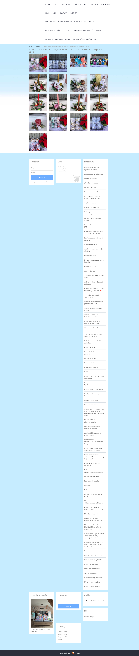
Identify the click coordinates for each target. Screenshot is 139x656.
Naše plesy (87, 485)
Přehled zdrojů (89, 616)
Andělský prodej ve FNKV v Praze (93, 495)
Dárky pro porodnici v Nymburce (91, 384)
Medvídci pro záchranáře (92, 207)
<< (87, 600)
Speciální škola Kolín (90, 244)
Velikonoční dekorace (91, 400)
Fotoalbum (105, 4)
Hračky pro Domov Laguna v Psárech (93, 395)
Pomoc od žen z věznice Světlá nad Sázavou (94, 377)
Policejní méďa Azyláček (92, 569)
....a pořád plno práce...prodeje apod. (94, 276)
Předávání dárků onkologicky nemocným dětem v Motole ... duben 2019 (94, 544)
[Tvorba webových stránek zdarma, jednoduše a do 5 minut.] (73, 653)
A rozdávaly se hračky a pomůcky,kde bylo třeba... (92, 197)
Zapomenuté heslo (45, 182)
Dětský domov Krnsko (91, 476)
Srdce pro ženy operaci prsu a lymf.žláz (94, 261)
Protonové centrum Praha (92, 192)
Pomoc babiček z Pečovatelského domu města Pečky (93, 442)
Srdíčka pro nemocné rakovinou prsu (91, 213)
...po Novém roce (89, 271)
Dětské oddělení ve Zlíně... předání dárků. (92, 434)
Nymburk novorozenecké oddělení (92, 219)
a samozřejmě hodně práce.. (93, 174)
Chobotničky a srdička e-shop (85, 39)
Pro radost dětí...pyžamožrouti (94, 389)
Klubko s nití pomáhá (91, 367)
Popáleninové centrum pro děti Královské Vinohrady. (93, 449)
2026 (97, 600)
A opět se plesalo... (90, 203)
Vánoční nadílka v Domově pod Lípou (93, 309)
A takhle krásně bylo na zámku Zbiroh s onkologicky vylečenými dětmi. (94, 536)
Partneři (73, 13)
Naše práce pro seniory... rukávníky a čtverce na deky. (93, 471)
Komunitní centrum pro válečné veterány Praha (92, 322)
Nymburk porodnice (90, 187)
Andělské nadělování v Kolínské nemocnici (91, 316)
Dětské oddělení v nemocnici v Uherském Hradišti (94, 421)
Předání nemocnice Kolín (92, 586)
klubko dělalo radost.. (91, 178)
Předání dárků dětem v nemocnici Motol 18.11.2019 (65, 22)
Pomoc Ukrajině (89, 347)
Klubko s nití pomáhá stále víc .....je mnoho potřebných (94, 232)
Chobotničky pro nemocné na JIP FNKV (93, 226)
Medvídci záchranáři (90, 405)
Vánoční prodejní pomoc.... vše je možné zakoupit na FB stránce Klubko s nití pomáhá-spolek (94, 412)
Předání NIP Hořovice (91, 564)
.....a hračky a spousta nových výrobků (93, 250)
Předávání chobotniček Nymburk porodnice (91, 169)
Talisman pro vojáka (90, 573)
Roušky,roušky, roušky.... (92, 481)
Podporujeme (66, 4)
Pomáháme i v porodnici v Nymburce (92, 464)
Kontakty (63, 13)
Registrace (35, 182)
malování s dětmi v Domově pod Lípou (93, 283)
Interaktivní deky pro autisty (93, 577)
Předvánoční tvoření (90, 514)
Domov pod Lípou (90, 358)
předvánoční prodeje (91, 183)
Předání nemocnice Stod (92, 582)
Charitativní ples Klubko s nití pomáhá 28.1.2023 (93, 303)
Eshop (98, 30)
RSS (78, 653)
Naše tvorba (88, 490)
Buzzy (86, 551)
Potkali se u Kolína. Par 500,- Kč (57, 39)
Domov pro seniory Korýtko (93, 560)
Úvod (47, 4)
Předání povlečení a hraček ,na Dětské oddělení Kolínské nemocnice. (94, 527)
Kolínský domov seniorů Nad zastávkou (93, 342)
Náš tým (78, 4)
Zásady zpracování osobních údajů (79, 30)
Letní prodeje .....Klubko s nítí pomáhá (93, 239)
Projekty (94, 4)
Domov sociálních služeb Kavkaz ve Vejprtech (92, 428)
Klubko (92, 22)
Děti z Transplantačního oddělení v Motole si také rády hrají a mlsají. (94, 457)
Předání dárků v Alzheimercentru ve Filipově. (93, 502)
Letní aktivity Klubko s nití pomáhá (92, 353)
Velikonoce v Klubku (90, 266)
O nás (55, 4)
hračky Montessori (90, 255)
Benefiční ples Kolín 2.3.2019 (93, 555)
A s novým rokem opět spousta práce (91, 296)
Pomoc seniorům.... (90, 363)
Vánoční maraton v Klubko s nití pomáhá (93, 329)
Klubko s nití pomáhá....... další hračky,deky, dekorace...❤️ (94, 290)
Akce (86, 4)
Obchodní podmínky (53, 30)
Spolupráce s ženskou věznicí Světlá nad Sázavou (93, 335)
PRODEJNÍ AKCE (50, 13)
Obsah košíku (61, 171)
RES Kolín (87, 372)
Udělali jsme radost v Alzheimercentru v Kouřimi (93, 519)
